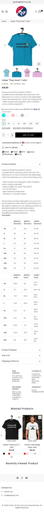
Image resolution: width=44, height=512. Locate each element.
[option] (22, 47)
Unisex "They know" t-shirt (11, 446)
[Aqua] (4, 115)
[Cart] (39, 11)
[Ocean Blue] (17, 115)
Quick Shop (11, 441)
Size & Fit (6, 355)
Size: (4, 120)
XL (18, 124)
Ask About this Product (23, 128)
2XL (24, 124)
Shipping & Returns (10, 361)
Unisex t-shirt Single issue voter (32, 446)
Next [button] (39, 45)
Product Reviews (9, 350)
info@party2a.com (23, 2)
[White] (27, 115)
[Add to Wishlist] (19, 417)
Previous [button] (5, 45)
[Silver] (22, 115)
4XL (37, 124)
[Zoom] (39, 64)
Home (4, 21)
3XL (31, 124)
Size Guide (6, 128)
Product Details (9, 164)
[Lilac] (8, 115)
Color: (6, 112)
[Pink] (13, 115)
